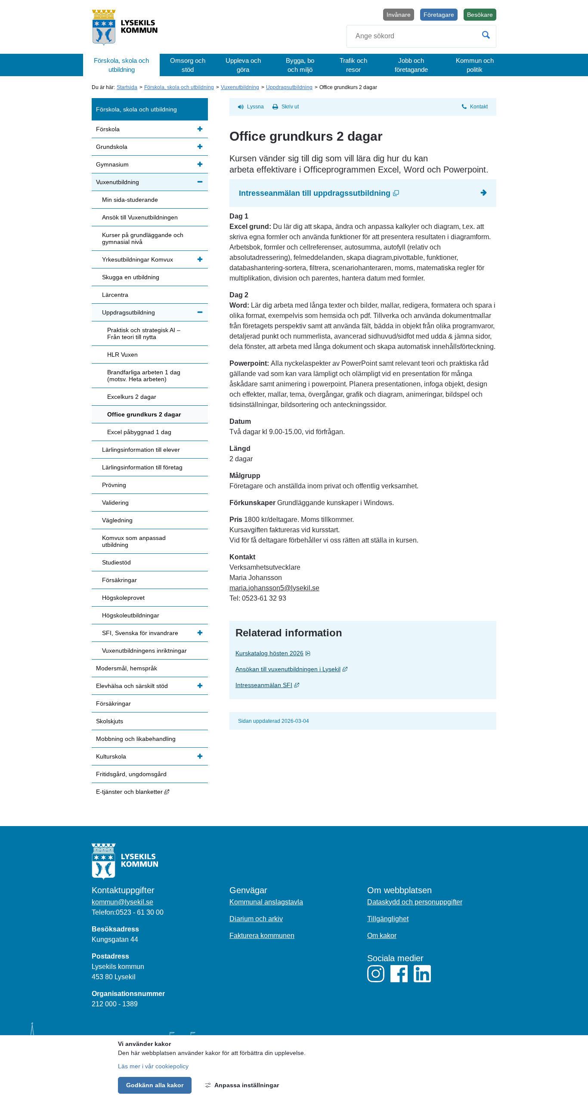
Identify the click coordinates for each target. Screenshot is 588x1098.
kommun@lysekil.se (122, 902)
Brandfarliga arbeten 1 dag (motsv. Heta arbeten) (143, 375)
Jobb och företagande (411, 65)
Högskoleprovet (123, 597)
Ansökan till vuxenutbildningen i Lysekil (355, 668)
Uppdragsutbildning (289, 87)
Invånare (399, 14)
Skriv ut (290, 107)
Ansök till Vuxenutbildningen (140, 217)
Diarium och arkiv (256, 918)
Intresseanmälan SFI (331, 684)
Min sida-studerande (130, 199)
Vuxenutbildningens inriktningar (144, 650)
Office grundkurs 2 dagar (144, 414)
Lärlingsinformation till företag (142, 467)
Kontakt (479, 107)
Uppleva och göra (243, 65)
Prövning (114, 484)
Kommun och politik (475, 65)
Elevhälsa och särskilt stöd (132, 685)
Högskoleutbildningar (130, 615)
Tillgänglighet (388, 918)
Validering (115, 502)
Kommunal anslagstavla (266, 902)
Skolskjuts (109, 721)
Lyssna (255, 107)
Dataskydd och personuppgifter (414, 902)
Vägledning (117, 520)
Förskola (108, 129)
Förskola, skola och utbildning (121, 65)
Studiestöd (116, 562)
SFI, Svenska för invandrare (140, 632)
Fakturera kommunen (261, 935)
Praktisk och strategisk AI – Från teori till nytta (143, 333)
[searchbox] (421, 36)
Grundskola (111, 146)
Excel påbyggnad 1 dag (139, 432)
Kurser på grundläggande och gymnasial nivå (142, 238)
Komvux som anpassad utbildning (134, 541)
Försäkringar (119, 580)
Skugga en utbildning (130, 277)
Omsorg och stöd (187, 65)
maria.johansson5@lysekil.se (274, 588)
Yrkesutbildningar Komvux (137, 259)
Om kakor (381, 935)
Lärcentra (115, 294)
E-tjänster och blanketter (152, 791)
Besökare (481, 16)
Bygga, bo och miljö (300, 65)
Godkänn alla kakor (154, 1085)
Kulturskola (111, 756)
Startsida (127, 87)
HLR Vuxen (122, 354)
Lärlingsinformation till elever (141, 449)
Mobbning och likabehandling (136, 738)
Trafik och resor (353, 65)
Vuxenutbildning (240, 87)
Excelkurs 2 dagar (131, 396)
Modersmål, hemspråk (126, 668)
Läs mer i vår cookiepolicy (153, 1066)
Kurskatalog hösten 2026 (289, 653)
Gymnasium (112, 164)
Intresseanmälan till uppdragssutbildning (358, 192)
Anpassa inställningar (246, 1085)
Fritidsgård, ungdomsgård (131, 774)
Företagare (439, 14)
